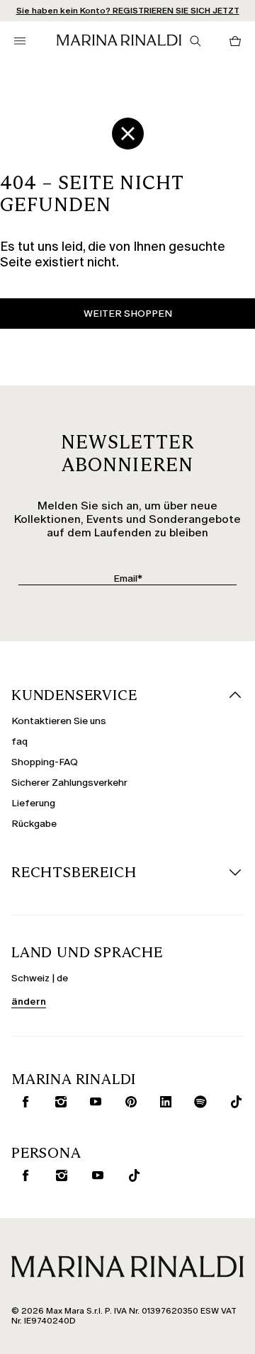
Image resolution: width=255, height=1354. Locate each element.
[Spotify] (198, 1101)
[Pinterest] (128, 1101)
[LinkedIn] (163, 1101)
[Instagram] (58, 1101)
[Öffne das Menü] (19, 41)
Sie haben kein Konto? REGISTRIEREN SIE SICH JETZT (127, 11)
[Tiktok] (131, 1175)
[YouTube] (92, 1101)
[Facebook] (22, 1101)
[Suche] (195, 41)
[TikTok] (233, 1101)
